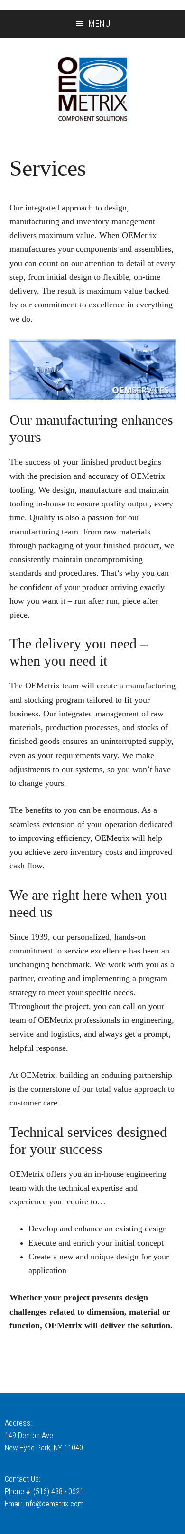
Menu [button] (100, 24)
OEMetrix (92, 89)
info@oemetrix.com (53, 1503)
